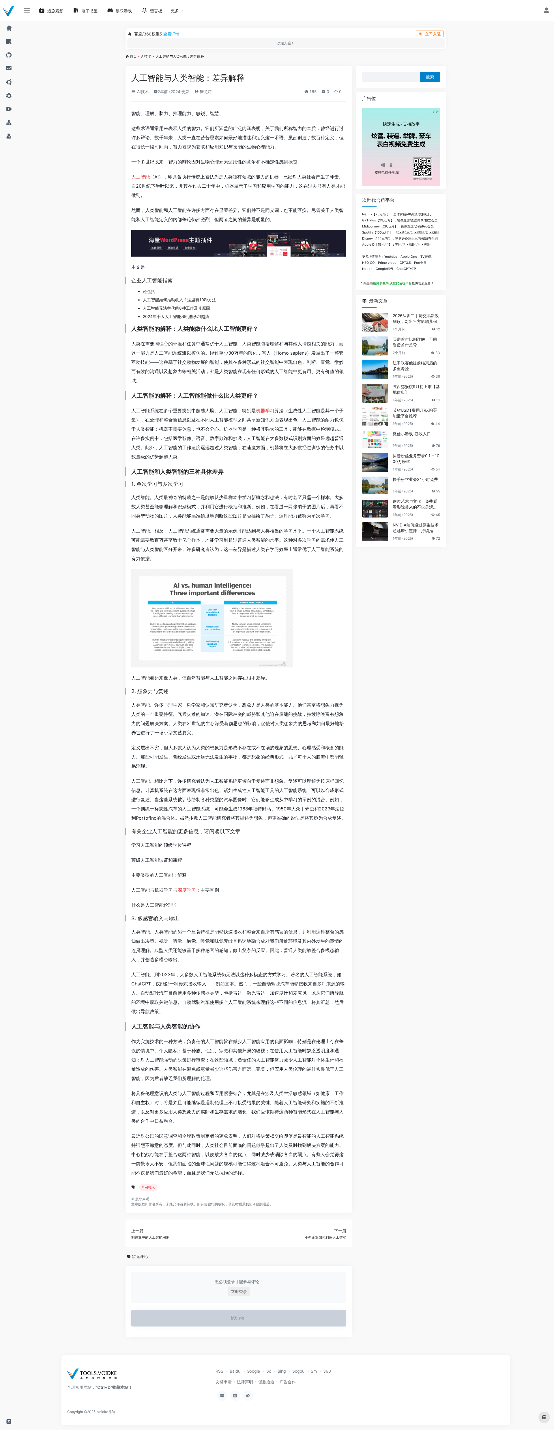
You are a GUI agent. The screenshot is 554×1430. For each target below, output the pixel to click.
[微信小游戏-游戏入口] (375, 439)
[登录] (546, 11)
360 (327, 1371)
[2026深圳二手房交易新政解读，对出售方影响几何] (375, 322)
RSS (219, 1371)
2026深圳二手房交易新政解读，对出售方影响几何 (416, 318)
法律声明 (245, 1381)
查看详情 (171, 33)
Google (253, 1371)
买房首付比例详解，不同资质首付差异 (415, 342)
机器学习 (265, 410)
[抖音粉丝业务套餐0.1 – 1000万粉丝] (375, 462)
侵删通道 (262, 1204)
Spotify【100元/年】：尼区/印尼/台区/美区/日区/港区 (400, 232)
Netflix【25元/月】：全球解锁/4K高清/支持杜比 (396, 214)
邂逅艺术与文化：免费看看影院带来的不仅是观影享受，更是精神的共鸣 (415, 504)
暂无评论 (140, 1256)
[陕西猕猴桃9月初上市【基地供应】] (375, 393)
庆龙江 (205, 91)
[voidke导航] (94, 1375)
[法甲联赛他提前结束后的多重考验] (375, 369)
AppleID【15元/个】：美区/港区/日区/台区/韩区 (396, 244)
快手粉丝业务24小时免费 (415, 479)
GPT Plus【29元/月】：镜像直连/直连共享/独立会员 (399, 220)
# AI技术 (148, 1187)
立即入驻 (433, 33)
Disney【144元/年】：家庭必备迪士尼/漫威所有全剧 (400, 238)
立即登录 (239, 1291)
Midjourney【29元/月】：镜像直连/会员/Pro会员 (398, 226)
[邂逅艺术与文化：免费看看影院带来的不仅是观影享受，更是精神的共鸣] (375, 508)
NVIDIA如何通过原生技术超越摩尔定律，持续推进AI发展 (416, 528)
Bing (282, 1371)
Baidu (235, 1371)
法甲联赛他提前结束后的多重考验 (415, 365)
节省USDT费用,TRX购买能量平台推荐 (415, 413)
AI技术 (146, 56)
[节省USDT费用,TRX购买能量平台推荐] (375, 416)
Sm (314, 1371)
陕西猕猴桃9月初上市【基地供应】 (416, 389)
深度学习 (186, 890)
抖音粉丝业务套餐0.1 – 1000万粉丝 (416, 458)
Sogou (298, 1371)
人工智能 (140, 177)
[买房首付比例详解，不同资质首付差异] (375, 345)
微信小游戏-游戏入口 (412, 433)
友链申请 (224, 1381)
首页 (133, 56)
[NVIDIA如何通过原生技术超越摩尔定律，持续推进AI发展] (375, 531)
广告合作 (288, 1381)
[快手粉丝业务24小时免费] (375, 485)
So (268, 1371)
